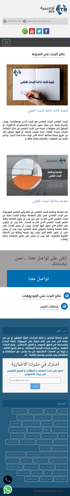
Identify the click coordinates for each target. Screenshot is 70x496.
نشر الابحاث (26, 460)
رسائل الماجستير (20, 411)
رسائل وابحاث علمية (58, 460)
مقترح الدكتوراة (33, 436)
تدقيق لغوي (47, 423)
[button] (38, 278)
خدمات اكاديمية (41, 460)
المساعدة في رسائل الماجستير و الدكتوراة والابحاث (47, 454)
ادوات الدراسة (12, 460)
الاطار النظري (12, 442)
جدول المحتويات (14, 467)
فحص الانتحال (31, 479)
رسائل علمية (50, 411)
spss (47, 430)
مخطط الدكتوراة (27, 442)
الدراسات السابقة (60, 448)
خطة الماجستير (35, 430)
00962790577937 (15, 21)
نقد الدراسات (23, 473)
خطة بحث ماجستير (17, 430)
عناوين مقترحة (31, 467)
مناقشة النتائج (61, 479)
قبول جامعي (61, 467)
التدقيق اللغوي (60, 423)
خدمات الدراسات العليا (15, 454)
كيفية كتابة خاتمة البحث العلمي (48, 111)
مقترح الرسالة (17, 436)
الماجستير (62, 411)
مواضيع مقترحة (60, 473)
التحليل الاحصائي (59, 430)
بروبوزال (63, 436)
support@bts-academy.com (38, 21)
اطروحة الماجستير (43, 417)
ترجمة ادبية (37, 473)
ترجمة (48, 473)
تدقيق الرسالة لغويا (31, 423)
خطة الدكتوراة (60, 442)
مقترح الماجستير (49, 436)
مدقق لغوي (16, 423)
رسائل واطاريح (35, 411)
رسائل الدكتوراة (60, 417)
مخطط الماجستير (44, 442)
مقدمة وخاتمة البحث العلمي (50, 201)
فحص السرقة (46, 479)
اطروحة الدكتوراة (25, 417)
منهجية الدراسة (47, 467)
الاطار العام (45, 448)
